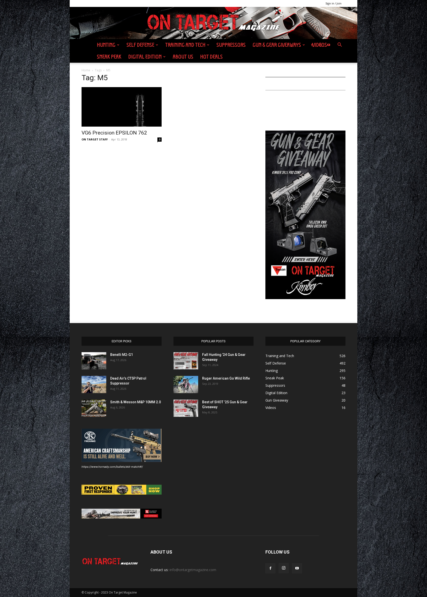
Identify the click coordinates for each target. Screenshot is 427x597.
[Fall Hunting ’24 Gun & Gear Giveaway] (185, 360)
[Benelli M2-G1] (94, 360)
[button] (339, 45)
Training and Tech (185, 45)
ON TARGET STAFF (95, 139)
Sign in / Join (333, 3)
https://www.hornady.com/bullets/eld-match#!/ (112, 466)
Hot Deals (211, 57)
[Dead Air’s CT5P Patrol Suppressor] (94, 384)
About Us (183, 57)
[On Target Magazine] (213, 23)
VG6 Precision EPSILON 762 (114, 133)
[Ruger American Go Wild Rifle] (185, 384)
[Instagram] (320, 45)
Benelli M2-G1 (121, 355)
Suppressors (231, 45)
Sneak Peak (109, 57)
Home (86, 70)
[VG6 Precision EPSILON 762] (122, 107)
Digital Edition (145, 57)
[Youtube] (328, 45)
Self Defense (140, 45)
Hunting (106, 45)
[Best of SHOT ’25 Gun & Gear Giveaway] (185, 408)
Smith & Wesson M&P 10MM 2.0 (135, 402)
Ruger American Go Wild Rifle (226, 378)
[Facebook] (312, 45)
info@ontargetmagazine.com (193, 569)
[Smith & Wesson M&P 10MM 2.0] (94, 408)
